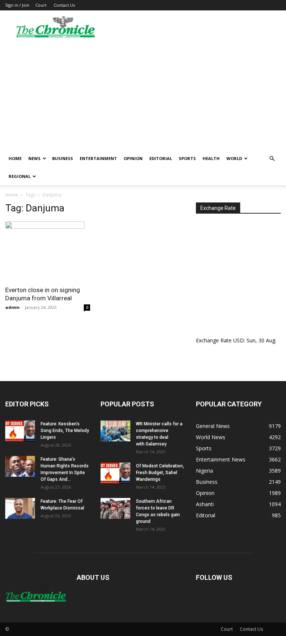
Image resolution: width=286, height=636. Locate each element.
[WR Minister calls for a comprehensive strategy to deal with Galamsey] (115, 431)
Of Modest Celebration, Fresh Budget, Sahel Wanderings (160, 472)
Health (211, 158)
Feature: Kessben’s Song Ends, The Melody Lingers (65, 430)
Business (62, 158)
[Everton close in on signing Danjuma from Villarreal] (47, 251)
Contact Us (64, 5)
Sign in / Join (17, 5)
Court (41, 5)
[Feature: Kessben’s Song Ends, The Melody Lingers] (20, 431)
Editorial (160, 158)
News (34, 158)
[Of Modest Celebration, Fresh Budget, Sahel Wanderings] (115, 473)
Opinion (133, 158)
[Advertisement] (143, 94)
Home (15, 158)
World (234, 158)
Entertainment (98, 158)
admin (12, 307)
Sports (187, 158)
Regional (20, 176)
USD (238, 340)
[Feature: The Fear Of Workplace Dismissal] (20, 508)
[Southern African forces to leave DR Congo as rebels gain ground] (115, 508)
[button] (272, 158)
